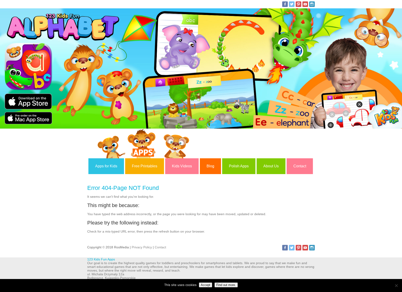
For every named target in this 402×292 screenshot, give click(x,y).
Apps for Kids (106, 166)
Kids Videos (182, 166)
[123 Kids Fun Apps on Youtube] (305, 4)
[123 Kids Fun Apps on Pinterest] (298, 4)
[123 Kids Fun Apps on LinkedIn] (312, 4)
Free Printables (144, 166)
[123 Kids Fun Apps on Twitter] (292, 4)
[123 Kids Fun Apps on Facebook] (285, 4)
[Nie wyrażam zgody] (396, 285)
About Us (271, 166)
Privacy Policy (142, 247)
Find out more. (226, 285)
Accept (205, 285)
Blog (210, 166)
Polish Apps (239, 166)
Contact (299, 166)
